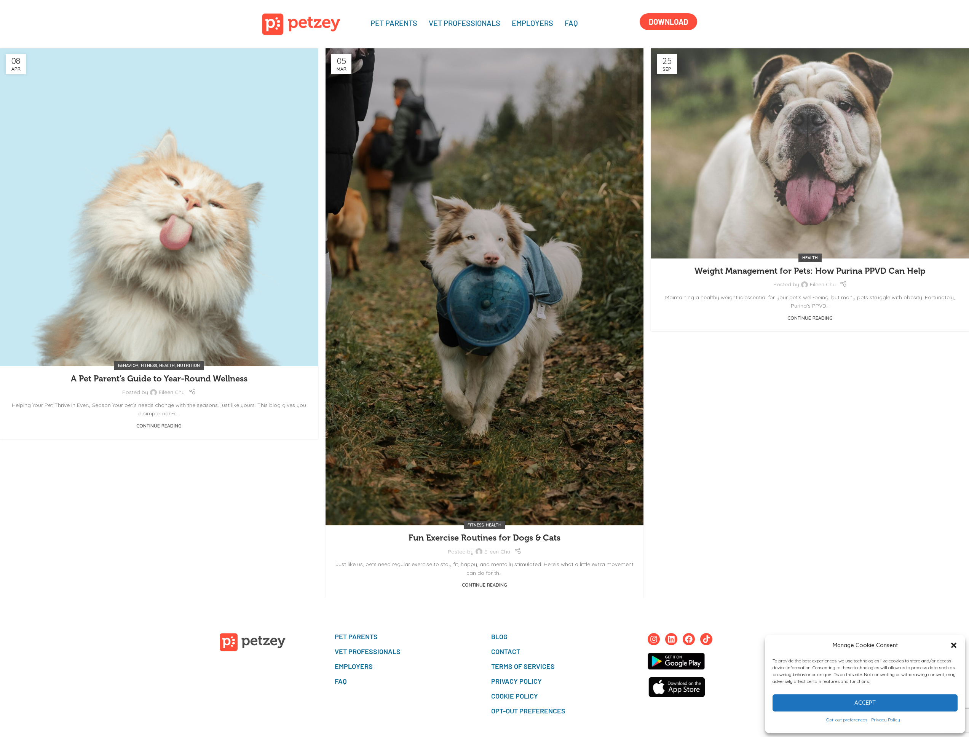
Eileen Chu (172, 392)
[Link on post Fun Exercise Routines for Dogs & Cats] (484, 286)
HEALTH (167, 365)
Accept (865, 702)
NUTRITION (188, 365)
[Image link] (301, 23)
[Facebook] (689, 639)
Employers (532, 22)
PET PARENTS (393, 22)
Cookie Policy (514, 695)
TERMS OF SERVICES (523, 666)
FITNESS (149, 365)
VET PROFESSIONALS (464, 22)
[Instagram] (654, 639)
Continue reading (159, 426)
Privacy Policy (885, 720)
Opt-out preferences (846, 720)
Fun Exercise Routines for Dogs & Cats (484, 538)
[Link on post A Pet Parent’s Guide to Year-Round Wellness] (159, 207)
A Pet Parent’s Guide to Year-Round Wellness (159, 378)
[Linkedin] (671, 639)
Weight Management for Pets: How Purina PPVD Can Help (810, 271)
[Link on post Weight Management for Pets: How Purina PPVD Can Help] (810, 153)
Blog (499, 636)
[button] (954, 645)
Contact (505, 651)
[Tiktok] (706, 639)
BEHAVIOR (128, 365)
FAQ (571, 22)
